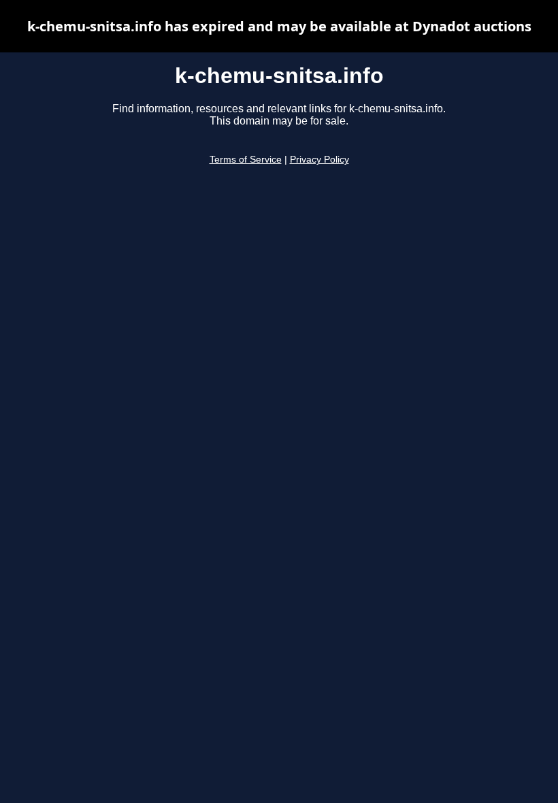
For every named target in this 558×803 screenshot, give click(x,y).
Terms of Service (246, 159)
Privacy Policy (319, 159)
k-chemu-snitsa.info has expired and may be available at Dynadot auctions (279, 26)
